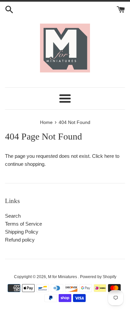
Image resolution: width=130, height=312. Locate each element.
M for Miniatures (63, 276)
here (109, 156)
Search (13, 216)
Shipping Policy (21, 232)
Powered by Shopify (98, 276)
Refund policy (20, 240)
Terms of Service (23, 224)
